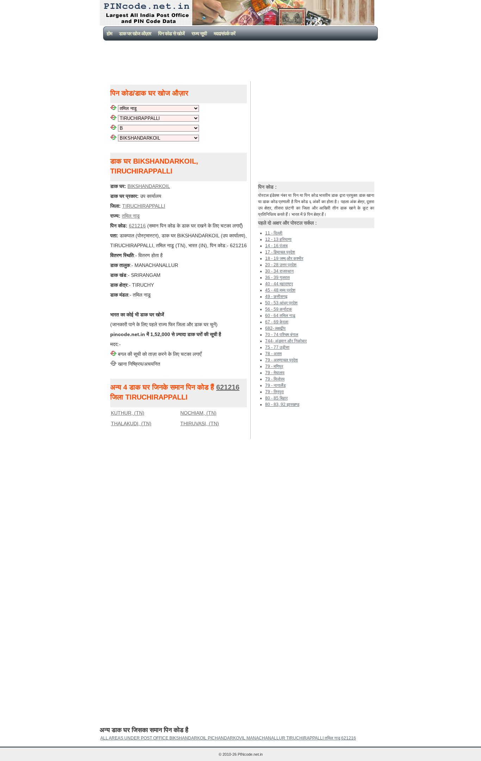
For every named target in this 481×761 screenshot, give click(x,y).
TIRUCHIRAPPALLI (143, 206)
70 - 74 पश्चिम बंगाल (281, 334)
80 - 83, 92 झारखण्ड (282, 404)
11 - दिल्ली (273, 233)
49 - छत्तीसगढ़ (276, 296)
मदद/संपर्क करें (224, 33)
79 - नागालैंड (275, 385)
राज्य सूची (199, 33)
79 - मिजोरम (275, 379)
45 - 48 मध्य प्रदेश (280, 290)
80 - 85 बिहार (276, 398)
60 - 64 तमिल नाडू (280, 315)
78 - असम (273, 353)
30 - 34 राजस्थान (279, 271)
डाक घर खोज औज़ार (135, 33)
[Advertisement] (242, 60)
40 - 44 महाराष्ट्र (279, 283)
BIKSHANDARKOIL (148, 186)
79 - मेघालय (275, 372)
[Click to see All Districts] (113, 118)
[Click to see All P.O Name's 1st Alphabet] (113, 128)
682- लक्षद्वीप (275, 328)
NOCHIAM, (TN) (198, 413)
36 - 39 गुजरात (277, 277)
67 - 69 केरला (276, 321)
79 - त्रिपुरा (274, 391)
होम (109, 33)
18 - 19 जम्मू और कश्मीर (284, 258)
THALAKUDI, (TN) (131, 423)
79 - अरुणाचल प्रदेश (281, 360)
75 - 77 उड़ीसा (277, 347)
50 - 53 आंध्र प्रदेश (281, 302)
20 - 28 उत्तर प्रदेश (280, 264)
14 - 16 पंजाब (276, 245)
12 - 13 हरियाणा (278, 239)
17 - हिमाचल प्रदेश (280, 252)
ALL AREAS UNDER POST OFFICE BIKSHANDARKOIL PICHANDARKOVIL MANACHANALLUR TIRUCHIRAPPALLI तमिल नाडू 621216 (228, 738)
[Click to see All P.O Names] (113, 138)
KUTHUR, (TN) (127, 413)
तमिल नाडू (131, 216)
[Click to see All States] (113, 108)
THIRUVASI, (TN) (199, 423)
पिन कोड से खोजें (171, 33)
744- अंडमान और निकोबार (286, 341)
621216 (137, 226)
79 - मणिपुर (274, 366)
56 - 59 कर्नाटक (278, 309)
